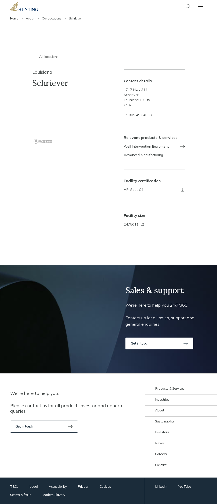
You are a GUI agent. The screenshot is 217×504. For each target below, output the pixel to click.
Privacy (83, 487)
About (30, 18)
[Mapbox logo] (42, 141)
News (159, 443)
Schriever (75, 18)
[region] (62, 120)
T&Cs (14, 487)
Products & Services (170, 388)
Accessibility (58, 487)
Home (14, 18)
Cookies (105, 487)
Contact (161, 465)
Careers (161, 454)
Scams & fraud (20, 495)
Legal (33, 487)
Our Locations (52, 18)
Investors (162, 432)
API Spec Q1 (134, 189)
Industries (162, 399)
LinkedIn (161, 487)
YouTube (184, 487)
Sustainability (165, 421)
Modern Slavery (53, 495)
